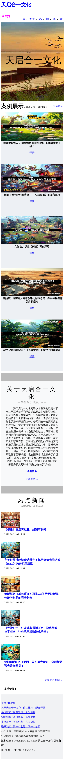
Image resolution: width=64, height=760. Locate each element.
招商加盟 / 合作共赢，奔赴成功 (18, 717)
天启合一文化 (16, 4)
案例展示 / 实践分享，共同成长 (18, 721)
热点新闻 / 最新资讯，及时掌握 (18, 712)
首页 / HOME (8, 703)
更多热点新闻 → (54, 680)
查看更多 (32, 471)
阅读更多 (58, 106)
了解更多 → (32, 479)
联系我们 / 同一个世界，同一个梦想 (20, 726)
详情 (32, 152)
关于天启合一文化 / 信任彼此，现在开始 (23, 707)
